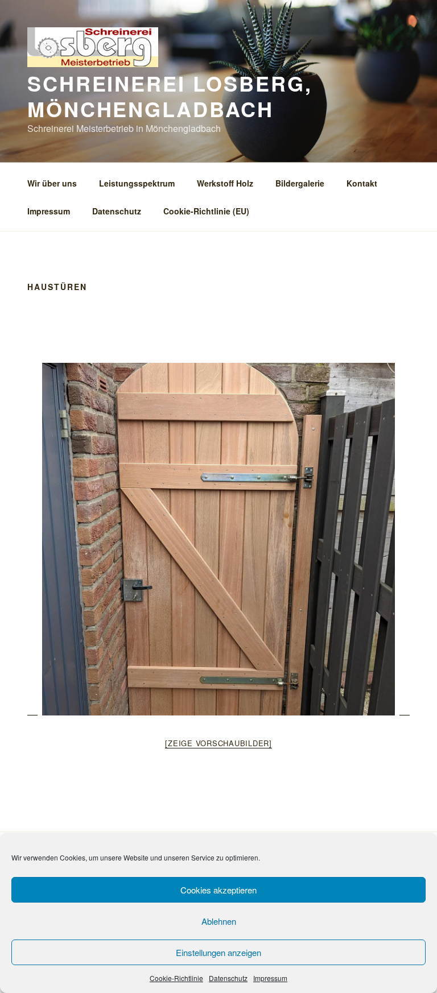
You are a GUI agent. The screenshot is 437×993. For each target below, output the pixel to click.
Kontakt (362, 183)
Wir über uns (52, 183)
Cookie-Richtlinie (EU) (206, 211)
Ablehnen (218, 921)
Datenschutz (228, 978)
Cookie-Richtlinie (176, 978)
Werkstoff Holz (225, 183)
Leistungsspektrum (137, 183)
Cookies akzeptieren (218, 890)
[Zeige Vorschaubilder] (218, 743)
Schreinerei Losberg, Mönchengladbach (169, 95)
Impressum (270, 978)
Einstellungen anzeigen (218, 952)
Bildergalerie (299, 183)
